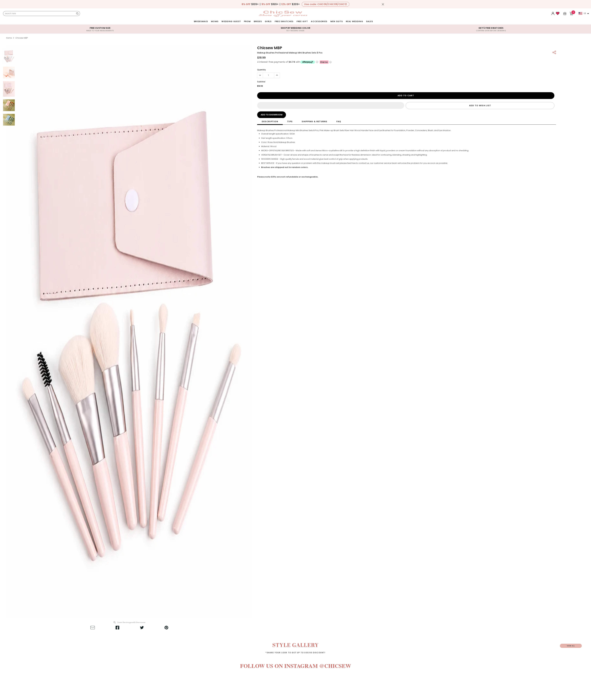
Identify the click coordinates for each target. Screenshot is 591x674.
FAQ (338, 121)
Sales (369, 21)
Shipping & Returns (314, 121)
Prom (247, 21)
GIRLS (268, 21)
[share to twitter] (142, 628)
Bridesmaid (201, 21)
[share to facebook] (117, 628)
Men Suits (336, 21)
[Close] (383, 4)
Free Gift (302, 21)
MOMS (214, 21)
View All (571, 646)
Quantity (261, 69)
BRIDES (258, 21)
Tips (290, 121)
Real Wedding (354, 21)
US (585, 13)
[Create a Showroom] (564, 13)
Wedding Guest (231, 21)
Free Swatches (284, 21)
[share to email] (92, 628)
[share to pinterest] (166, 628)
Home (9, 38)
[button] (330, 105)
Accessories (319, 21)
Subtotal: (261, 81)
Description (270, 121)
